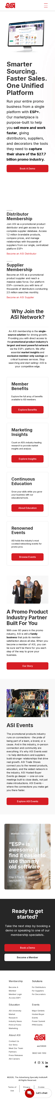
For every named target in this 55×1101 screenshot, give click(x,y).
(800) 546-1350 (39, 1053)
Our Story (27, 665)
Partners (13, 1052)
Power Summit (38, 1021)
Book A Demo (27, 168)
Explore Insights (27, 458)
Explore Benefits (27, 409)
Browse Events (27, 556)
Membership (16, 981)
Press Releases (16, 1055)
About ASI (15, 1035)
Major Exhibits (38, 1010)
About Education (27, 507)
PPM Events (37, 1025)
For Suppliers (38, 991)
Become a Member (27, 957)
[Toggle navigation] (46, 5)
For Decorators (39, 994)
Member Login (15, 994)
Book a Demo (27, 947)
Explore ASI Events (27, 801)
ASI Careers (14, 1059)
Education (14, 1004)
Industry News (15, 1021)
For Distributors (39, 987)
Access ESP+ (15, 998)
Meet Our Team (16, 1048)
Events (35, 1004)
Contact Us (14, 1041)
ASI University (15, 1010)
